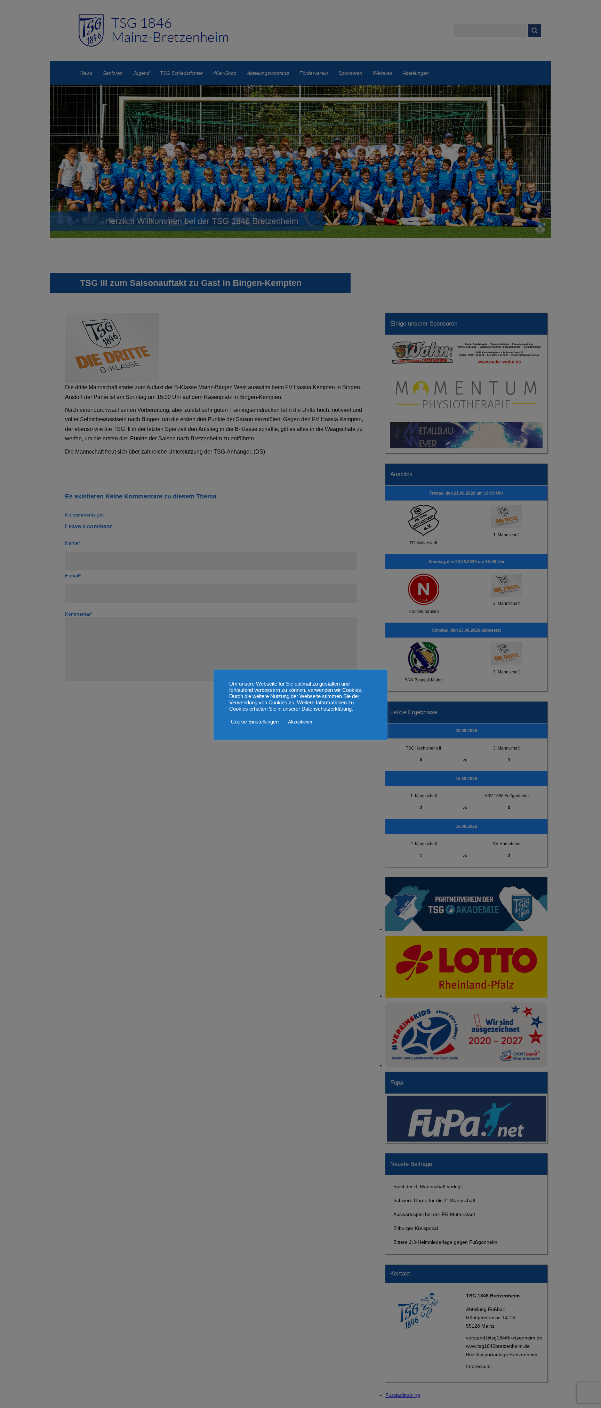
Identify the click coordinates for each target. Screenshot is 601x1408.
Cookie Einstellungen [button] (255, 722)
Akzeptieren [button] (300, 722)
